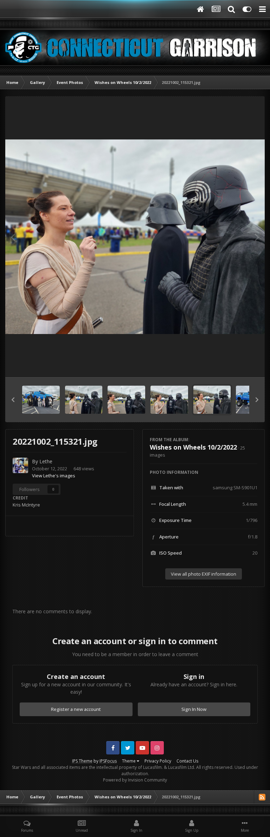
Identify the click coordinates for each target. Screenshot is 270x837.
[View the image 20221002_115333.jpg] (126, 400)
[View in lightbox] (135, 236)
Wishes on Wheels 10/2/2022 (193, 447)
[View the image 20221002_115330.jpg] (169, 400)
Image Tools (236, 364)
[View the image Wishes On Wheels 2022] (41, 400)
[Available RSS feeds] (262, 797)
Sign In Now (193, 709)
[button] (13, 399)
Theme (129, 761)
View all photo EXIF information (203, 574)
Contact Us (187, 761)
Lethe (45, 461)
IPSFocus (108, 761)
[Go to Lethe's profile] (20, 465)
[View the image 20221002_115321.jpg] (212, 400)
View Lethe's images (53, 475)
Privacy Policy (157, 761)
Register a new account (76, 709)
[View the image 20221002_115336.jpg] (84, 400)
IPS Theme (82, 761)
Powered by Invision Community (135, 780)
